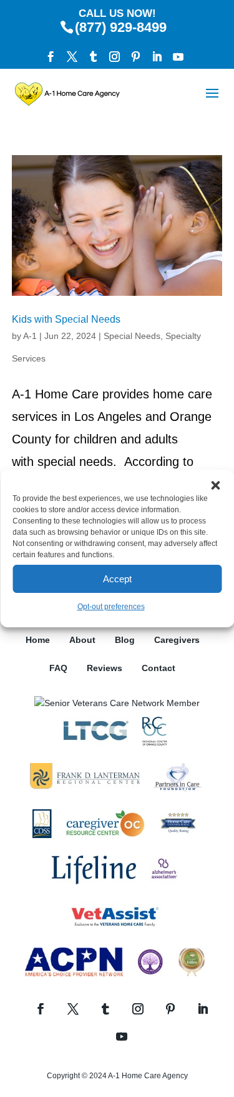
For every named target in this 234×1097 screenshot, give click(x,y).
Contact (158, 668)
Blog (125, 640)
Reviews (104, 668)
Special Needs (132, 336)
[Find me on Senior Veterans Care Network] (117, 703)
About (82, 640)
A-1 (30, 336)
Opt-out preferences (111, 606)
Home (38, 640)
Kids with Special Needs (66, 319)
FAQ (58, 668)
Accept (117, 579)
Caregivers (177, 640)
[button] (215, 485)
